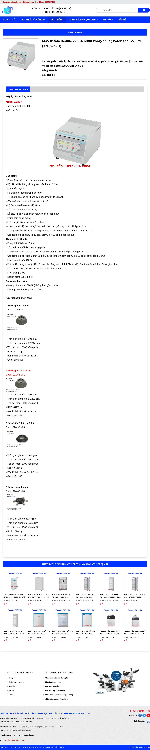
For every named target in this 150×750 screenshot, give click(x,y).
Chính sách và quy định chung (56, 699)
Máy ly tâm (75, 32)
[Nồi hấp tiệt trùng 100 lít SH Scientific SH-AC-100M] (135, 620)
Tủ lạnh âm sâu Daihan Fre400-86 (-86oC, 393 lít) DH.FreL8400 (14, 597)
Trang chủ (9, 19)
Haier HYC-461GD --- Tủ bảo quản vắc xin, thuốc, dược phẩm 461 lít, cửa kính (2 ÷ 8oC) (14, 634)
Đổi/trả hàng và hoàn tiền (55, 690)
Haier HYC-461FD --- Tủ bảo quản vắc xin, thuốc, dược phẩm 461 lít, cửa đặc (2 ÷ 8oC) (135, 598)
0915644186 (50, 2)
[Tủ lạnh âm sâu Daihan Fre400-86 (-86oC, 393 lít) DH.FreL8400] (15, 584)
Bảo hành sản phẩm (52, 686)
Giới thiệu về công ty (33, 19)
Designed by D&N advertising (139, 747)
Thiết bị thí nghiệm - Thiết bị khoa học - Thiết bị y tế (75, 564)
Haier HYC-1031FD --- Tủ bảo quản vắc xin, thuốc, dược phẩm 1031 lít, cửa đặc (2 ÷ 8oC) (38, 598)
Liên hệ (122, 19)
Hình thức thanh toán (53, 682)
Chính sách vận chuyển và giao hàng (59, 695)
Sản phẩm (12, 686)
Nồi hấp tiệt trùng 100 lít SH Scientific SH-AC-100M (134, 632)
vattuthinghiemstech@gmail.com (21, 2)
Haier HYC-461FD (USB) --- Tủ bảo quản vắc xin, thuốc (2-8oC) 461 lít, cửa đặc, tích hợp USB (86, 598)
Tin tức (11, 690)
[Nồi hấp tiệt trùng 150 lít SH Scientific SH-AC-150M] (111, 620)
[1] (144, 10)
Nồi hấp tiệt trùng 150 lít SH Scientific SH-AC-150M (110, 632)
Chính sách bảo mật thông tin (56, 678)
